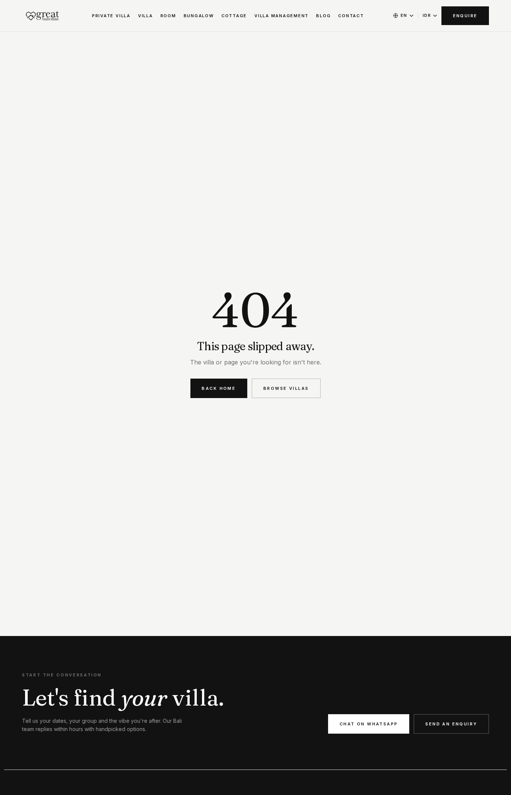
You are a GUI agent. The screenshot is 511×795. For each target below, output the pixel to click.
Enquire (465, 15)
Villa (145, 15)
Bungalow (199, 15)
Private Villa (111, 15)
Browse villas (286, 388)
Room (168, 15)
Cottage (234, 15)
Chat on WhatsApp (369, 724)
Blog (323, 15)
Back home (219, 388)
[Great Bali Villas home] (42, 15)
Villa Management (281, 15)
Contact (351, 15)
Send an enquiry (451, 724)
